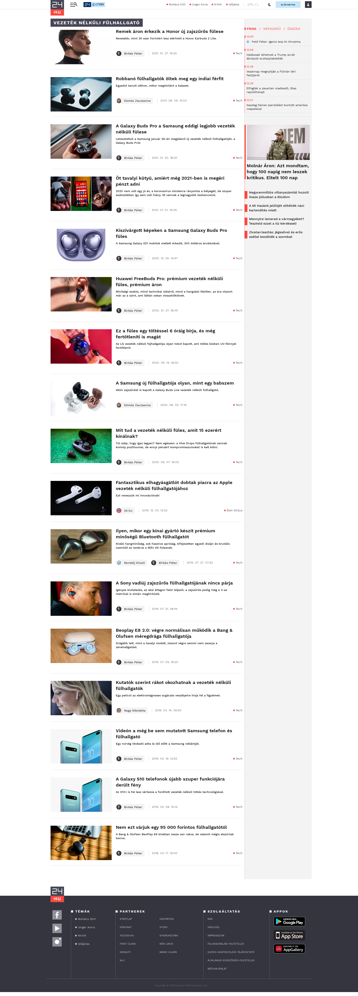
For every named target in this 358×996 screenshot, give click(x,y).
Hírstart (126, 927)
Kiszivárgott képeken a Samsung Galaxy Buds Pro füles (171, 233)
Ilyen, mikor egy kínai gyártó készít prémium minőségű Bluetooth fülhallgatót (165, 533)
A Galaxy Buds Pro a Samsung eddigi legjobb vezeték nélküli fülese (175, 128)
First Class (128, 943)
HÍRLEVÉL (214, 927)
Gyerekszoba (169, 935)
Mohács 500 (177, 4)
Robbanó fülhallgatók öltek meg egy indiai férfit (170, 78)
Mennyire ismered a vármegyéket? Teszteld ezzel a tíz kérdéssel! (276, 221)
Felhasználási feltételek (226, 943)
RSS (210, 918)
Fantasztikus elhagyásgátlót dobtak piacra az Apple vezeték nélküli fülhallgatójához (174, 485)
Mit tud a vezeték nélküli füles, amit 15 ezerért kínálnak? (168, 433)
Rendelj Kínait (134, 562)
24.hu (128, 510)
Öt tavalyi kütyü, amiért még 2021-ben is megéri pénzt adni (170, 181)
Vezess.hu (127, 935)
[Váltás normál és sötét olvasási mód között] (269, 4)
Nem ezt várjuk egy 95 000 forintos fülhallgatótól (171, 827)
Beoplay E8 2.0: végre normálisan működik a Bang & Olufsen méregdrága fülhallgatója (174, 633)
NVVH (218, 4)
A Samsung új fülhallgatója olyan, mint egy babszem (175, 383)
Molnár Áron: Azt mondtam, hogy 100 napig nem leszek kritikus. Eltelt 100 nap (278, 171)
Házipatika (167, 918)
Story (164, 927)
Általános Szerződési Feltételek (231, 960)
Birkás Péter (133, 53)
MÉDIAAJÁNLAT (217, 968)
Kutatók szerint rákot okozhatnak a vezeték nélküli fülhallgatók (173, 685)
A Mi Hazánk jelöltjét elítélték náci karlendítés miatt (276, 208)
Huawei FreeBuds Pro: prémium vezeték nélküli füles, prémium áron (169, 281)
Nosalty (125, 952)
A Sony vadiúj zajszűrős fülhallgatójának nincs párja (174, 583)
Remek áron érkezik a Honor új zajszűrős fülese (170, 31)
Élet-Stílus (234, 510)
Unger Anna (200, 4)
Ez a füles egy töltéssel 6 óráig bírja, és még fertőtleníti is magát (165, 333)
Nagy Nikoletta (134, 710)
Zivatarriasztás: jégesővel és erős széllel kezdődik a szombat (275, 234)
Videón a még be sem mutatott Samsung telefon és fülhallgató (174, 733)
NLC (122, 960)
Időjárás (234, 4)
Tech (239, 53)
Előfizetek (288, 5)
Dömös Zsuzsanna (137, 100)
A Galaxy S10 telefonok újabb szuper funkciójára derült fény (170, 782)
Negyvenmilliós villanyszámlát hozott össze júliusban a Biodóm (279, 194)
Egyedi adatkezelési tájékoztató (231, 952)
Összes (293, 29)
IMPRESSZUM (216, 935)
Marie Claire (168, 952)
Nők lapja (166, 943)
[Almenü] (73, 4)
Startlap (126, 918)
